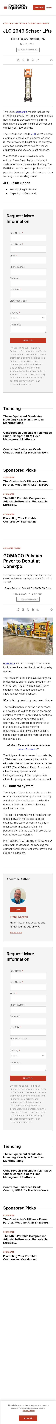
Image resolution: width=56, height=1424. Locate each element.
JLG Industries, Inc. (34, 38)
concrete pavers (27, 749)
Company (15, 278)
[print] (51, 60)
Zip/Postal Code (18, 300)
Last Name (16, 244)
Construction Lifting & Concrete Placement (26, 23)
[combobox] (28, 317)
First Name (16, 233)
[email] (37, 60)
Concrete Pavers (12, 548)
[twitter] (28, 60)
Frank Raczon (12, 588)
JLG (33, 134)
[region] (28, 1412)
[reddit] (33, 60)
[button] (5, 8)
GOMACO (9, 663)
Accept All (28, 1418)
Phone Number (17, 267)
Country (15, 312)
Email (13, 255)
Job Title (15, 289)
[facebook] (18, 60)
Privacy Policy (29, 1411)
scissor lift (21, 111)
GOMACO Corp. (43, 588)
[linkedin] (23, 60)
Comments (15, 324)
